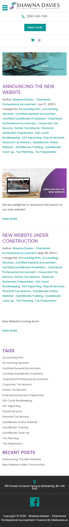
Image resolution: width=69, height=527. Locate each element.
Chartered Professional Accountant (25, 379)
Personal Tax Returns (16, 142)
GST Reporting (31, 137)
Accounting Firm (29, 109)
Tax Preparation (45, 152)
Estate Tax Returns (27, 128)
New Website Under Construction (25, 238)
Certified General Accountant (35, 114)
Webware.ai (60, 520)
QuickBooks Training (29, 147)
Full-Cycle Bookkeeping (17, 400)
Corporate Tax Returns (16, 384)
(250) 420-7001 (36, 16)
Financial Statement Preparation (23, 395)
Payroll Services (53, 137)
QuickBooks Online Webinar (20, 422)
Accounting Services (15, 363)
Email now (35, 27)
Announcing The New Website (28, 89)
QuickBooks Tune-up (15, 433)
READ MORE (9, 219)
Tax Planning (24, 152)
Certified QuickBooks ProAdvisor (24, 118)
